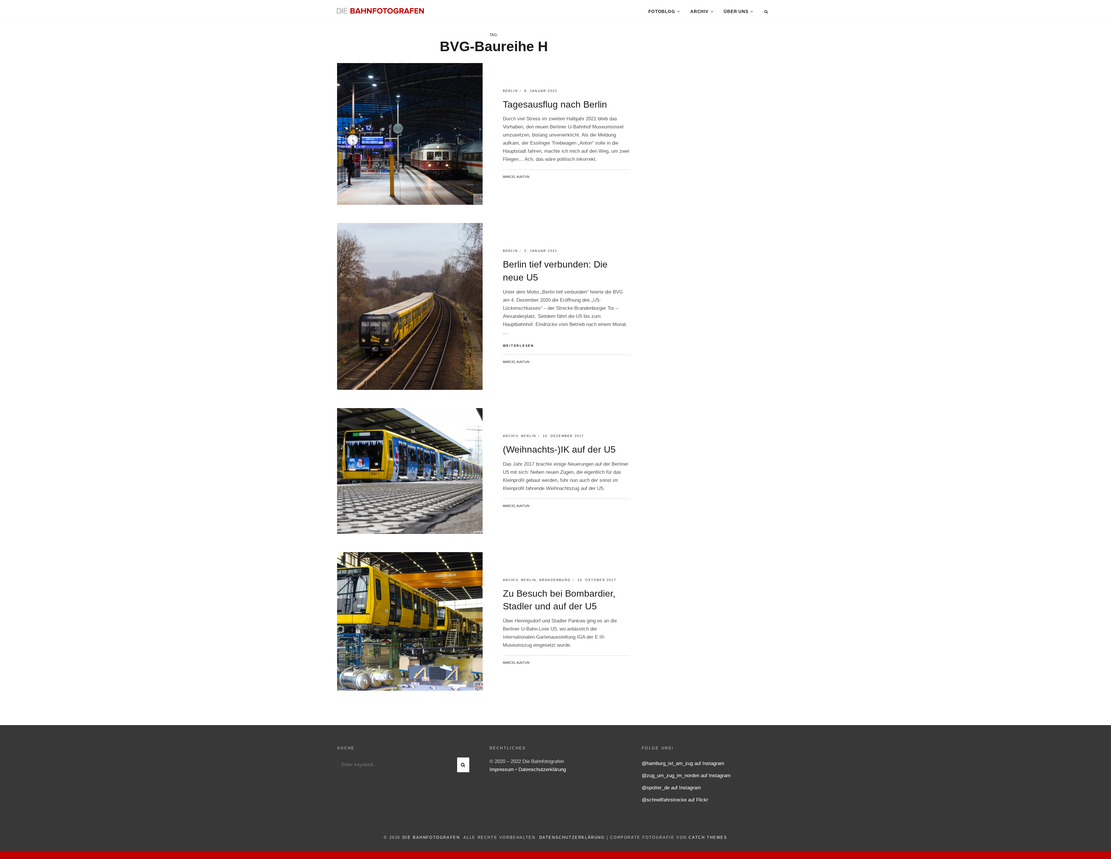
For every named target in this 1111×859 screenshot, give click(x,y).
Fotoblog (661, 11)
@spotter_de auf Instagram (671, 787)
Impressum (502, 769)
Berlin (510, 91)
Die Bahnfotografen (431, 837)
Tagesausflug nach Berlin (555, 104)
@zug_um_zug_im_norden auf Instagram (686, 775)
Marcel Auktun (516, 176)
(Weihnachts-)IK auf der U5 (559, 449)
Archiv (699, 11)
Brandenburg (555, 580)
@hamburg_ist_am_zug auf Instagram (683, 763)
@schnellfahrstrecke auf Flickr (675, 800)
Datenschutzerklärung (542, 769)
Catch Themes (708, 837)
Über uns (736, 11)
